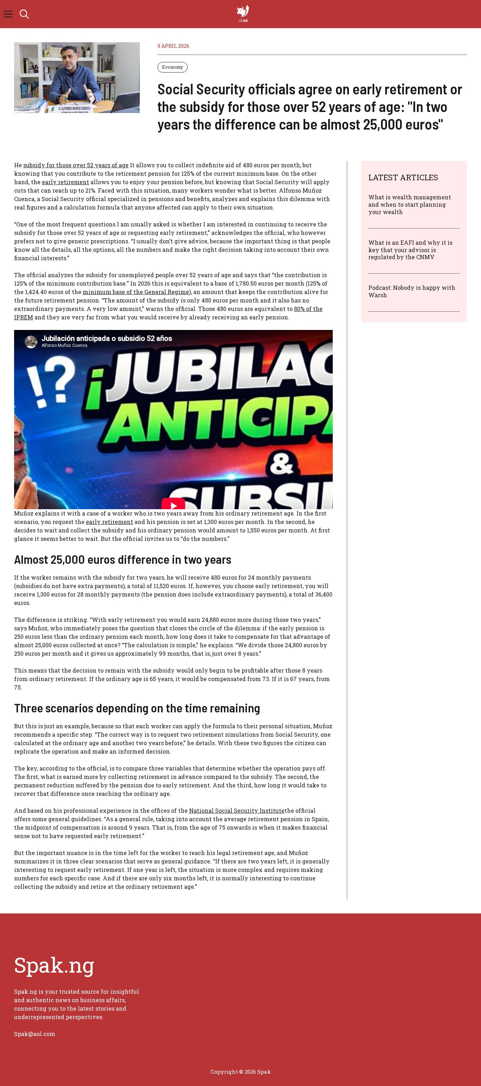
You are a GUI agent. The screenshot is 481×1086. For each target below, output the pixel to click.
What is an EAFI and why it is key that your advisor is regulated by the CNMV (410, 249)
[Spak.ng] (244, 14)
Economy (172, 67)
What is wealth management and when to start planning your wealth (409, 204)
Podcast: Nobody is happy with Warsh (411, 291)
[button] (24, 14)
